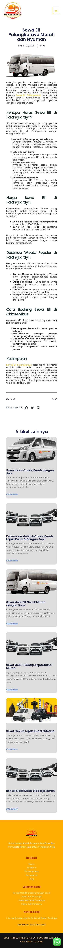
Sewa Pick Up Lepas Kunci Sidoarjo (30, 731)
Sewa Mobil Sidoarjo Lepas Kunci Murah (29, 666)
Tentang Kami (31, 871)
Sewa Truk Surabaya (31, 904)
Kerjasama (31, 875)
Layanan (31, 867)
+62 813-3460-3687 (36, 924)
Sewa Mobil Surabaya (14, 938)
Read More (12, 494)
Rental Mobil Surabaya (31, 941)
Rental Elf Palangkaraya (19, 364)
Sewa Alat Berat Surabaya (32, 900)
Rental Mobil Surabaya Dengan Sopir (31, 893)
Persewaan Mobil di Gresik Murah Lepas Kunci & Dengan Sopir (29, 537)
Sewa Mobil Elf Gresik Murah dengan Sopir (25, 603)
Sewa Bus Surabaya (31, 896)
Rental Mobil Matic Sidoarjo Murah (30, 791)
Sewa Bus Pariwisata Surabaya (43, 938)
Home (31, 864)
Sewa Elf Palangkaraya (28, 95)
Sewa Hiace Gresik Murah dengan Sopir (30, 471)
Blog (31, 879)
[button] (26, 407)
